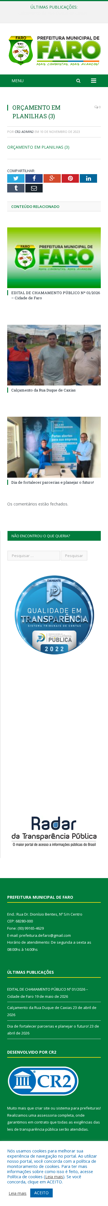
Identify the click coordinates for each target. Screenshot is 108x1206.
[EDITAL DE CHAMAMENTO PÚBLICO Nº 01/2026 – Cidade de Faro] (54, 257)
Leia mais (54, 1176)
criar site (42, 1108)
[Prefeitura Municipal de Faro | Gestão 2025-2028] (54, 50)
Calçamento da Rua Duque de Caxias (52, 13)
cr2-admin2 (24, 131)
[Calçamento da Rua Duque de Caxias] (54, 355)
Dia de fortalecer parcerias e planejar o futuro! (52, 482)
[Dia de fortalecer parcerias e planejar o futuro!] (54, 447)
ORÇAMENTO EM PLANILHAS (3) (38, 147)
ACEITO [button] (41, 1192)
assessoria (47, 1115)
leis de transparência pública (32, 1129)
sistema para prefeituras (78, 1108)
